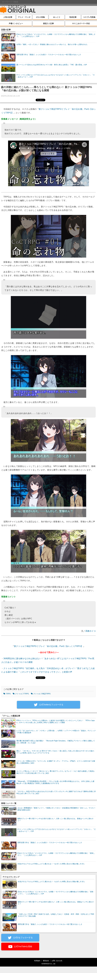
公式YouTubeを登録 (22, 946)
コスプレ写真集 (89, 17)
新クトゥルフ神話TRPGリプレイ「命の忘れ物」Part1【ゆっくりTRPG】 (48, 646)
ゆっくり (56, 17)
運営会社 (46, 960)
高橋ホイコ (90, 631)
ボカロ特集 (40, 17)
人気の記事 (7, 17)
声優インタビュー (16, 23)
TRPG (8, 694)
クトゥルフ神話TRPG (42, 694)
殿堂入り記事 (48, 23)
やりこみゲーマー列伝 (81, 23)
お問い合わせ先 (57, 960)
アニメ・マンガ (24, 17)
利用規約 (37, 960)
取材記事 (73, 17)
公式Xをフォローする (23, 937)
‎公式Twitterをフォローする (51, 705)
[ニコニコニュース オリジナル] (18, 9)
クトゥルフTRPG (22, 694)
